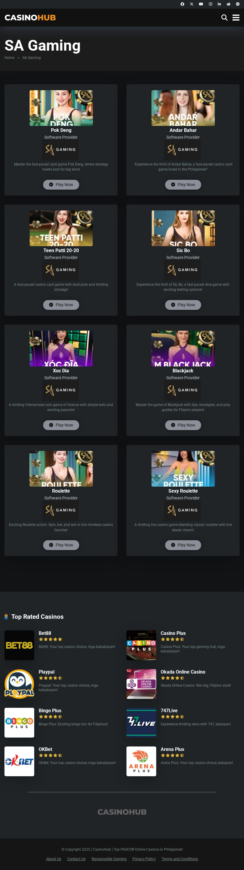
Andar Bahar (183, 130)
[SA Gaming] (60, 150)
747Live (169, 710)
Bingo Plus (50, 710)
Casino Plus (173, 633)
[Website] (238, 4)
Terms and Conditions (180, 859)
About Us (53, 859)
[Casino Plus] (141, 658)
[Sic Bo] (183, 244)
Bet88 (45, 633)
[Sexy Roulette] (183, 485)
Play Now (64, 184)
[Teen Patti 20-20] (61, 244)
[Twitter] (191, 4)
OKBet (45, 749)
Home (9, 58)
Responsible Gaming (109, 859)
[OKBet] (19, 774)
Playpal (46, 672)
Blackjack (183, 371)
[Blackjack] (183, 365)
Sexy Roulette (183, 491)
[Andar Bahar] (183, 124)
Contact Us (76, 859)
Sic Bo (183, 250)
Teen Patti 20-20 (61, 250)
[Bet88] (19, 658)
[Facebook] (182, 4)
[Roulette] (61, 485)
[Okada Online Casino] (141, 697)
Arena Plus (172, 749)
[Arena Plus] (141, 774)
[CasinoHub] (30, 17)
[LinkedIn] (219, 4)
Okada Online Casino (183, 672)
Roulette (61, 491)
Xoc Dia (61, 371)
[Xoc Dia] (61, 365)
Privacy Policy (144, 859)
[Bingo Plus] (19, 736)
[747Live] (141, 736)
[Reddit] (228, 4)
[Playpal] (19, 697)
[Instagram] (210, 4)
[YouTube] (201, 4)
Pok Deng (61, 130)
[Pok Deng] (61, 124)
